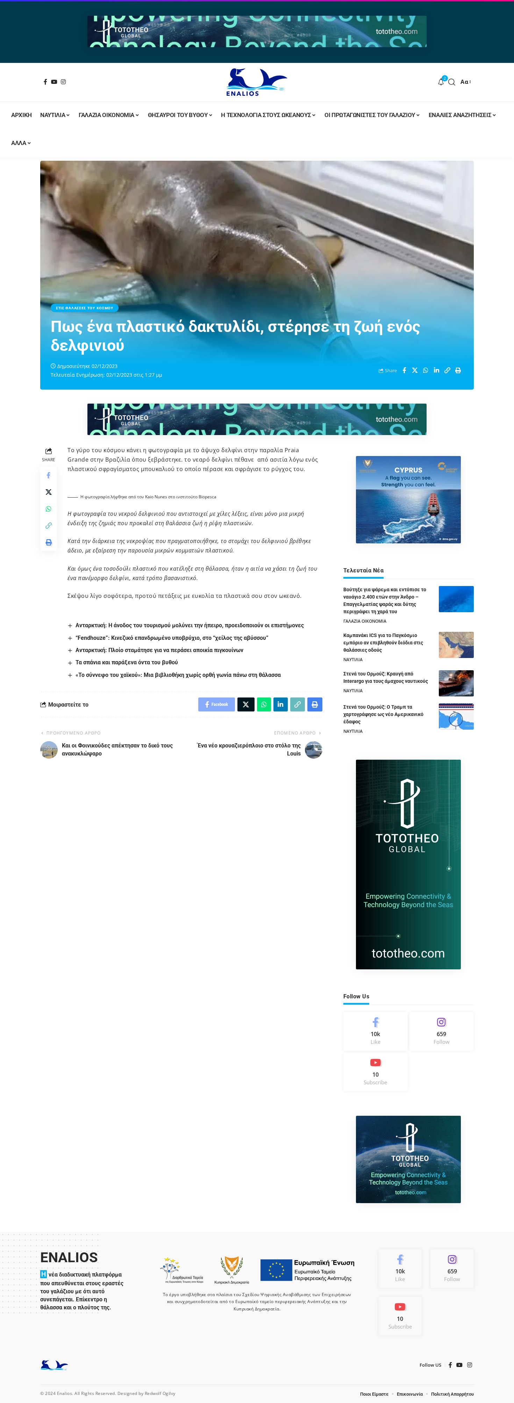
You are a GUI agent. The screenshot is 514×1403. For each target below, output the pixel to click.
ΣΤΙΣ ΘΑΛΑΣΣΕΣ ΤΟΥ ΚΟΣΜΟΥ (84, 307)
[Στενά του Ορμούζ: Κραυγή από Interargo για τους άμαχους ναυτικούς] (456, 683)
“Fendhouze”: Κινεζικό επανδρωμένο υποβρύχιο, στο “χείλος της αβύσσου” (172, 638)
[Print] (458, 370)
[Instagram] (63, 82)
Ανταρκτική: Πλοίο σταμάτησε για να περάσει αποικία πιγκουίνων (159, 650)
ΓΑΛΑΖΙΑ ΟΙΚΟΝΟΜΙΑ (364, 621)
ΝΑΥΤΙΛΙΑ (353, 660)
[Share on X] (415, 370)
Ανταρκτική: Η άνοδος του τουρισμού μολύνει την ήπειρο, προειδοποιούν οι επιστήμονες (190, 625)
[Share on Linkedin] (437, 370)
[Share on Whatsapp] (426, 370)
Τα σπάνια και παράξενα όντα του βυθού (127, 662)
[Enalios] (256, 82)
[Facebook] (45, 82)
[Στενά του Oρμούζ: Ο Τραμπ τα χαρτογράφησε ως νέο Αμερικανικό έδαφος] (456, 716)
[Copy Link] (447, 370)
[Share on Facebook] (404, 370)
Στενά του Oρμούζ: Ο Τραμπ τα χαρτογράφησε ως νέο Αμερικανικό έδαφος (383, 714)
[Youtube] (375, 1072)
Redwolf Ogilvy (160, 1393)
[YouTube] (54, 82)
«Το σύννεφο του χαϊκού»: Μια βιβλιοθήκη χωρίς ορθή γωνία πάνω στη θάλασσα (178, 675)
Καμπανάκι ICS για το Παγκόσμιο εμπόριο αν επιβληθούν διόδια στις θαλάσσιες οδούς (383, 642)
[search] (452, 82)
